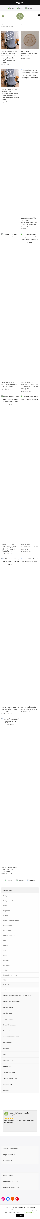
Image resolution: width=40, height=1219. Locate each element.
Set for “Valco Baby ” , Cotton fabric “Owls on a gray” (10, 709)
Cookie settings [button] (28, 1212)
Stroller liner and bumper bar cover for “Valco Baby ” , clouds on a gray (29, 385)
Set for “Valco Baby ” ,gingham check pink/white (9, 869)
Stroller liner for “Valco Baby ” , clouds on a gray (29, 547)
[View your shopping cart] (38, 16)
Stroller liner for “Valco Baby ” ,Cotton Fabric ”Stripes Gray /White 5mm (10, 548)
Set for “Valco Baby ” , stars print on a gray (29, 708)
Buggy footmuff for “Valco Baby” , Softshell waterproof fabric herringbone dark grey (29, 222)
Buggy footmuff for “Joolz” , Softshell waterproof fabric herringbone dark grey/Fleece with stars (9, 57)
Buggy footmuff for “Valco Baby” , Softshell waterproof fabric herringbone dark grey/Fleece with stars (10, 94)
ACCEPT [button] (20, 1216)
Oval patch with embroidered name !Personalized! (9, 384)
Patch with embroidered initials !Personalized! (29, 54)
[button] (39, 1122)
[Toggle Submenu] (35, 890)
